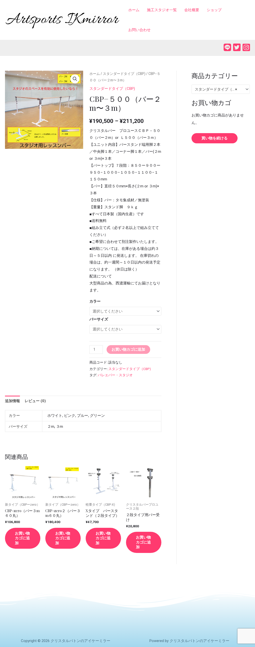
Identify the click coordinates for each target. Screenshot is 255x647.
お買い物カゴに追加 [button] (22, 538)
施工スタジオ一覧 (162, 10)
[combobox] (220, 89)
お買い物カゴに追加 (128, 349)
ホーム (133, 10)
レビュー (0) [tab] (35, 401)
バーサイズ (98, 319)
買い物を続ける (214, 138)
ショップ (214, 10)
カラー (95, 301)
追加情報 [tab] (12, 401)
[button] (74, 78)
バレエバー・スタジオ (115, 375)
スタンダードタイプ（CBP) (124, 74)
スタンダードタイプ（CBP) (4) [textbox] (218, 89)
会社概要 (191, 10)
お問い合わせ (139, 30)
